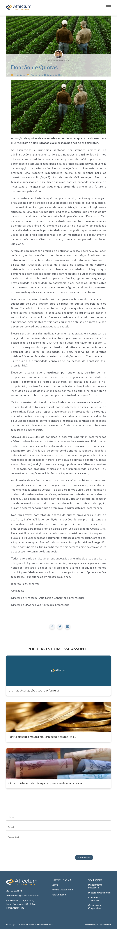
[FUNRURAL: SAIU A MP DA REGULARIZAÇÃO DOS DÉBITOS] (58, 717)
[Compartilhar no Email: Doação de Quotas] (67, 626)
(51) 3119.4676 (14, 890)
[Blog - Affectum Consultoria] (18, 8)
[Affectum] (21, 883)
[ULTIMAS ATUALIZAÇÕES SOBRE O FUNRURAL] (58, 671)
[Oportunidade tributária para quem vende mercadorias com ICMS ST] (58, 763)
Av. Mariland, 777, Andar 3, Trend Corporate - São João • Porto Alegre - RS (21, 904)
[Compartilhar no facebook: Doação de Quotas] (52, 626)
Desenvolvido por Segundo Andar (97, 924)
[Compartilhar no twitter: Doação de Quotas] (59, 626)
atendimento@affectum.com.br (22, 895)
